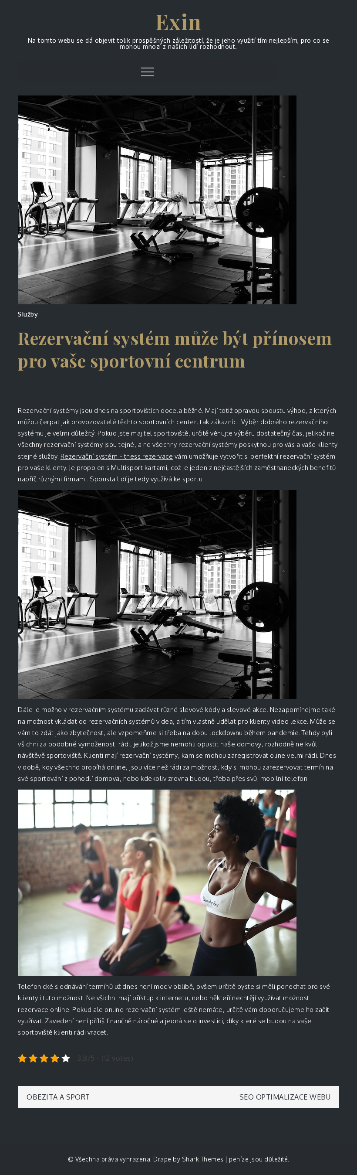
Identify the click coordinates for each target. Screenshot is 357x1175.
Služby (28, 314)
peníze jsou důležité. (259, 1159)
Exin (178, 21)
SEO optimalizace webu (285, 1097)
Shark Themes (204, 1159)
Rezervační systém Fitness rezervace (117, 456)
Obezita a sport (58, 1097)
